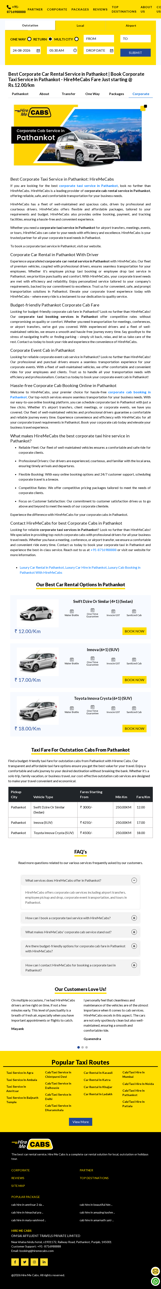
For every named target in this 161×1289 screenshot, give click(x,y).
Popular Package (25, 1197)
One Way (92, 94)
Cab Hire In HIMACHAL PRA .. (27, 1212)
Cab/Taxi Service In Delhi (58, 1097)
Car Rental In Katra (97, 1080)
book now (134, 631)
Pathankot (20, 94)
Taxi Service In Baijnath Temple (22, 1100)
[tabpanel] (44, 1016)
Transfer (68, 94)
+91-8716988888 (16, 9)
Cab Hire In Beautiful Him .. (96, 1204)
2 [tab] (81, 1048)
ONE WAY (18, 39)
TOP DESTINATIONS (124, 9)
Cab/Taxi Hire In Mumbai (133, 1074)
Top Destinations (94, 1178)
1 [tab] (77, 1048)
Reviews (17, 1178)
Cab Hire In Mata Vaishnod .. (28, 1220)
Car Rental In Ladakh (98, 1094)
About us (146, 9)
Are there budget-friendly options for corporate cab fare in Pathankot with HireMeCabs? (75, 948)
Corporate (57, 9)
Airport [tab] (131, 25)
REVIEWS (100, 9)
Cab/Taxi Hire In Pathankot (133, 1093)
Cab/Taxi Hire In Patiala (133, 1104)
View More (81, 1122)
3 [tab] (85, 1048)
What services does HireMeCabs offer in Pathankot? (63, 880)
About (44, 94)
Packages (80, 9)
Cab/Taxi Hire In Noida (138, 1084)
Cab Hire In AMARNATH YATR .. (97, 1220)
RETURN (40, 39)
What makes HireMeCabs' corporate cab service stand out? (68, 932)
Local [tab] (80, 25)
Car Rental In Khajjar (98, 1087)
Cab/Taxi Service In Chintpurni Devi (58, 1074)
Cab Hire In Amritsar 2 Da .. (27, 1204)
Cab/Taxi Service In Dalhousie (58, 1086)
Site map (18, 1185)
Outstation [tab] (30, 25)
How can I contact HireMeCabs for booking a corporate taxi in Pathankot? (70, 967)
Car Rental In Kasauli (98, 1072)
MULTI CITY (63, 39)
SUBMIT (135, 53)
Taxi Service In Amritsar (16, 1089)
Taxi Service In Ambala (21, 1080)
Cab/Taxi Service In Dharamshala (58, 1108)
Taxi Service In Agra (19, 1072)
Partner (35, 9)
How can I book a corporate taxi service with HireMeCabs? (68, 918)
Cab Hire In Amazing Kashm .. (97, 1212)
